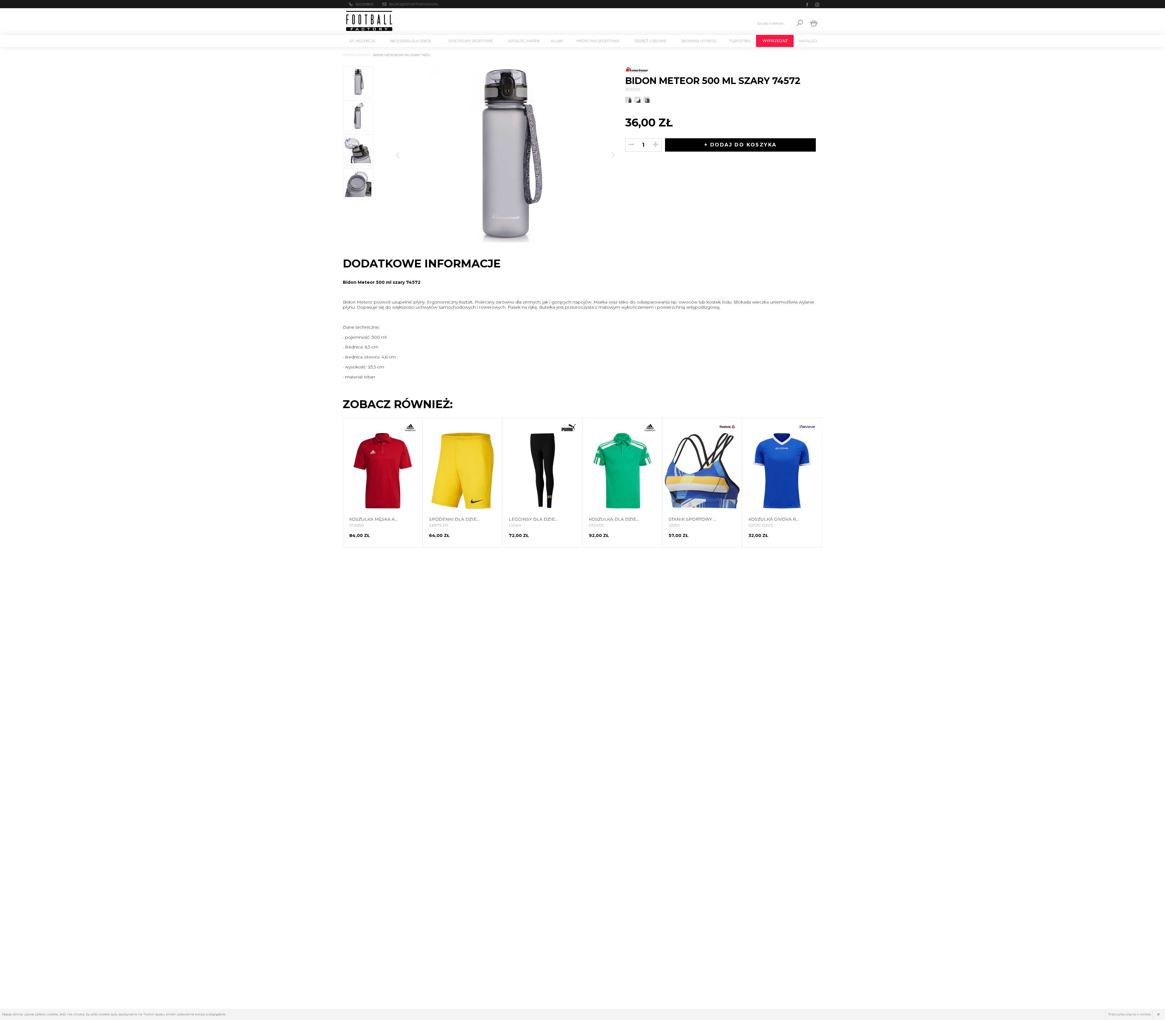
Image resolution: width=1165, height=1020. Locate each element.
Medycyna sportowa (597, 41)
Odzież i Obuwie (651, 41)
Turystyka (739, 41)
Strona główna (356, 55)
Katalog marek (524, 41)
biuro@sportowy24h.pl (414, 4)
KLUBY (557, 41)
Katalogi (808, 41)
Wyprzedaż (775, 41)
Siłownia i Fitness (698, 41)
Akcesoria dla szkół (410, 41)
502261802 (364, 4)
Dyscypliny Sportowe (470, 41)
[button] (613, 155)
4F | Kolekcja (362, 41)
